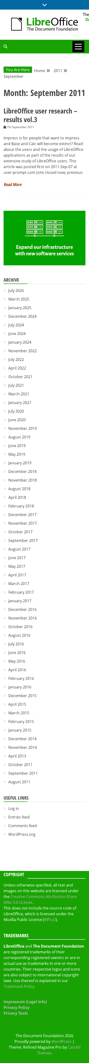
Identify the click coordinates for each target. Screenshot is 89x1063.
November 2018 (22, 480)
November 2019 (22, 428)
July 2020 (16, 411)
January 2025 (19, 307)
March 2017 (18, 583)
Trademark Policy (19, 986)
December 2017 (22, 514)
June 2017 (17, 557)
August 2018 (19, 488)
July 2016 (16, 644)
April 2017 (17, 575)
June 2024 (17, 333)
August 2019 (19, 437)
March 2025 (18, 299)
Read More (12, 184)
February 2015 (21, 721)
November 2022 (22, 350)
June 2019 (17, 445)
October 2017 (20, 531)
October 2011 (20, 764)
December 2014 (22, 738)
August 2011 (19, 781)
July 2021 (16, 385)
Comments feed (22, 825)
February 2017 (21, 592)
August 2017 (19, 549)
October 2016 (20, 626)
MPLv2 (50, 919)
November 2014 (22, 747)
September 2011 (23, 773)
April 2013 (17, 756)
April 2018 (17, 497)
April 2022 (17, 368)
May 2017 (16, 566)
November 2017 (22, 523)
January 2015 (19, 730)
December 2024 (22, 316)
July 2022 (16, 359)
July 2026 (16, 290)
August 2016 (19, 635)
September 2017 (23, 540)
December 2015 (22, 695)
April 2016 (17, 669)
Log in (13, 808)
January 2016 (19, 687)
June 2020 (17, 419)
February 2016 (21, 678)
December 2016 (22, 609)
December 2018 (22, 471)
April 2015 (17, 704)
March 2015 (18, 713)
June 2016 (17, 652)
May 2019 (16, 454)
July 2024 (16, 325)
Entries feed (19, 817)
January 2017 (19, 600)
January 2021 (19, 402)
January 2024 (19, 342)
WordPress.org (21, 834)
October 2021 (20, 376)
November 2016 (22, 618)
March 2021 (18, 394)
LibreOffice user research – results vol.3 (40, 115)
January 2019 (19, 463)
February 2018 (21, 506)
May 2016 (16, 661)
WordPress (61, 1041)
